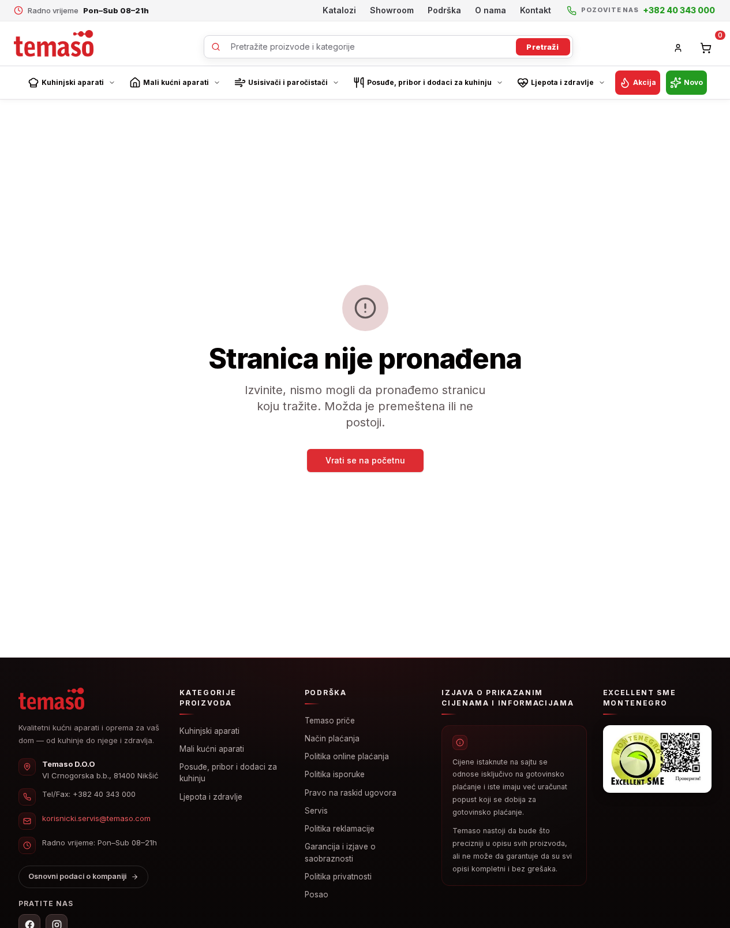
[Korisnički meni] (678, 48)
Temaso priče (330, 720)
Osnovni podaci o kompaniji (77, 876)
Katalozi (339, 10)
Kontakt (535, 10)
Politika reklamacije (340, 828)
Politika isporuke (335, 774)
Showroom (392, 10)
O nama (490, 10)
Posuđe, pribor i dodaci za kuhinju (228, 772)
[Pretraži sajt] (388, 46)
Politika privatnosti (338, 876)
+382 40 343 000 (104, 794)
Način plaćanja (332, 738)
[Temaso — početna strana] (51, 699)
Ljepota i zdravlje (210, 796)
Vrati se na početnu (365, 460)
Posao (316, 894)
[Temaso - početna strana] (53, 43)
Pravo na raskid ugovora (350, 792)
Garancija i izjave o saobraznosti (340, 852)
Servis (316, 810)
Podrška (444, 10)
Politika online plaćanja (347, 756)
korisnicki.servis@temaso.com (96, 818)
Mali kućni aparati (211, 748)
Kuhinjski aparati (209, 731)
